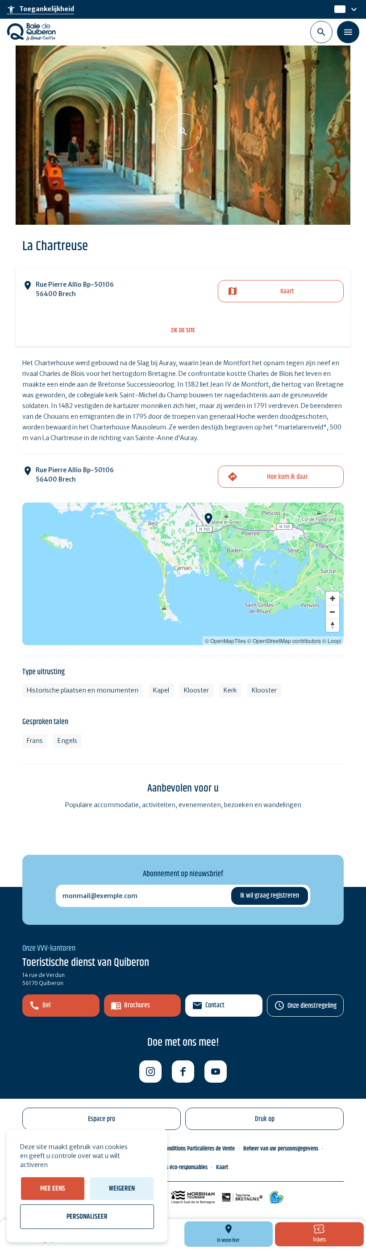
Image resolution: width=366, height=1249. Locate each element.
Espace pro (101, 1119)
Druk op (264, 1119)
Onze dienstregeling (312, 1005)
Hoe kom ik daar (287, 476)
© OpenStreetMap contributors (284, 640)
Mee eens (52, 1188)
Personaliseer (87, 1216)
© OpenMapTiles (225, 640)
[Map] (183, 574)
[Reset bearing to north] (332, 625)
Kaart (287, 291)
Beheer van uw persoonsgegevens (280, 1149)
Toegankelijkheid (40, 9)
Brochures (137, 1005)
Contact (215, 1005)
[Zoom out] (332, 611)
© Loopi (331, 640)
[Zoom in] (332, 598)
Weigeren (122, 1188)
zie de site (183, 330)
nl (338, 9)
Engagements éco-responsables (173, 1167)
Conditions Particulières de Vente (199, 1149)
